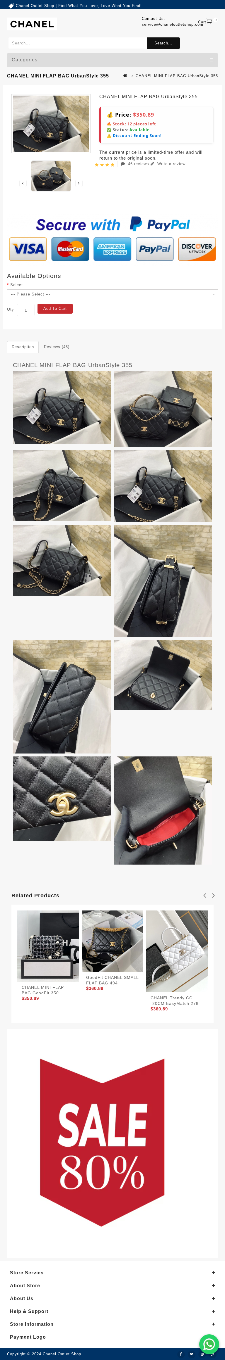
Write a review (170, 164)
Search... (163, 43)
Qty (10, 309)
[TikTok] (213, 1354)
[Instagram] (202, 1354)
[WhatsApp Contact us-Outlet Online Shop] (209, 1344)
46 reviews (139, 164)
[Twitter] (191, 1354)
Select (16, 285)
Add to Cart (55, 308)
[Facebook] (181, 1354)
